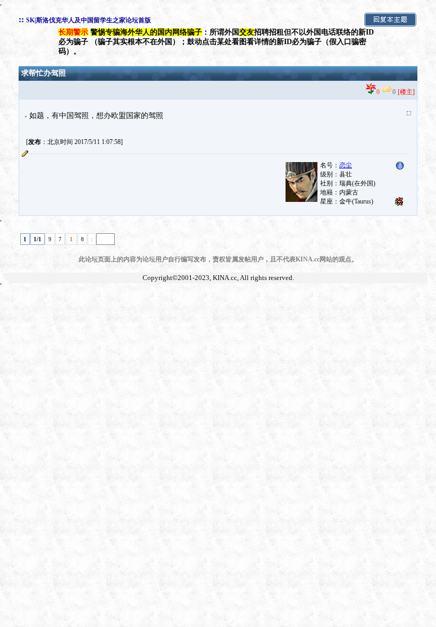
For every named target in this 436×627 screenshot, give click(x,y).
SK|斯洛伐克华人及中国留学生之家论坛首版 (88, 20)
